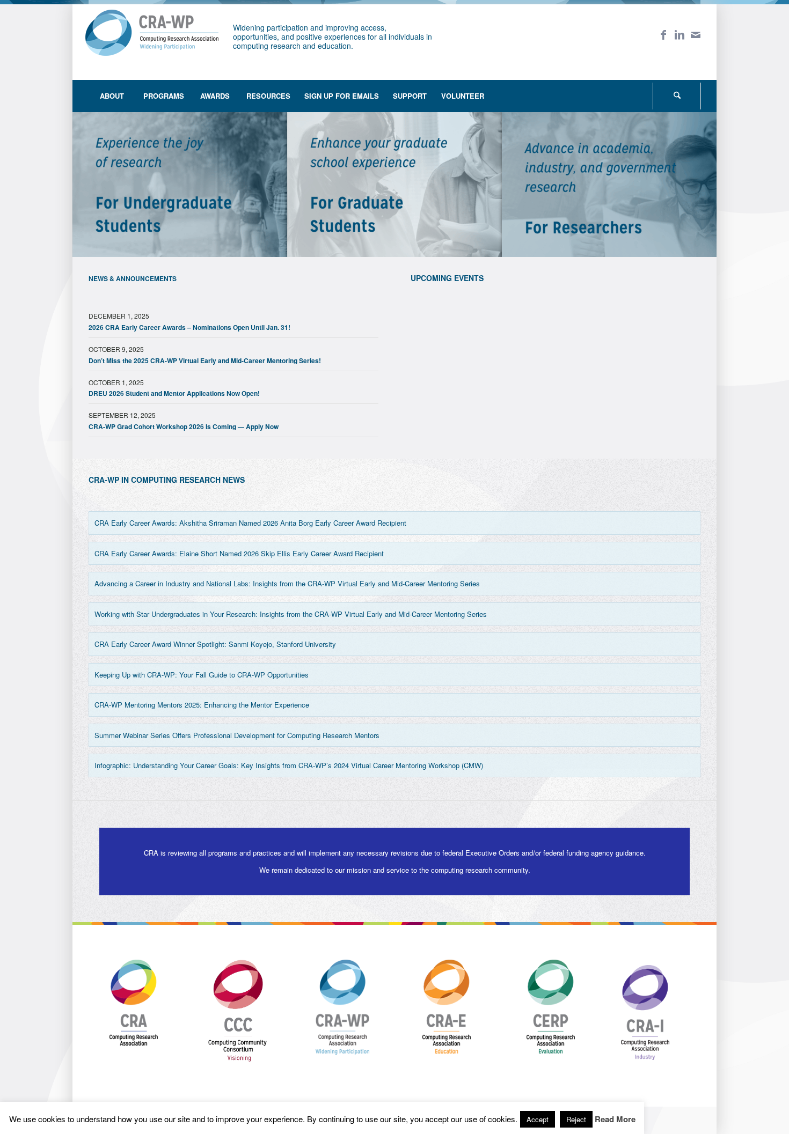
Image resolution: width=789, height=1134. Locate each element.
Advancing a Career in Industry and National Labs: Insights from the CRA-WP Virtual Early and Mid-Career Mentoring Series (287, 583)
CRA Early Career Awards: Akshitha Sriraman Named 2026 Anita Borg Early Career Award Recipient (250, 523)
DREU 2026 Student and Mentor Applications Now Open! (174, 393)
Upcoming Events (447, 278)
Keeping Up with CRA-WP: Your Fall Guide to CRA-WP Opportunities (201, 674)
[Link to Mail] (696, 34)
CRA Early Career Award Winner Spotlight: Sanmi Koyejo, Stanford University (215, 644)
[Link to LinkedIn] (679, 34)
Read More (615, 1119)
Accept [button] (538, 1119)
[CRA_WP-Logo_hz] (151, 39)
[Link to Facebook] (663, 34)
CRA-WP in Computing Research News (167, 479)
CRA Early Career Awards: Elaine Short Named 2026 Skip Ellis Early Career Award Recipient (239, 553)
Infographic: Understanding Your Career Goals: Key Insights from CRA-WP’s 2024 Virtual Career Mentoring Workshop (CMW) (288, 765)
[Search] (677, 96)
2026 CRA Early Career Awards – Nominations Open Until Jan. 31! (189, 327)
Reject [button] (576, 1119)
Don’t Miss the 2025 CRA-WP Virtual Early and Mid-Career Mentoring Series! (205, 360)
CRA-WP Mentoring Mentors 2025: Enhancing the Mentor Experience (201, 704)
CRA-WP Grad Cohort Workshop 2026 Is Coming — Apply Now (184, 426)
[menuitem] (112, 96)
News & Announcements (133, 278)
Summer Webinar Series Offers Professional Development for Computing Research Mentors (236, 735)
